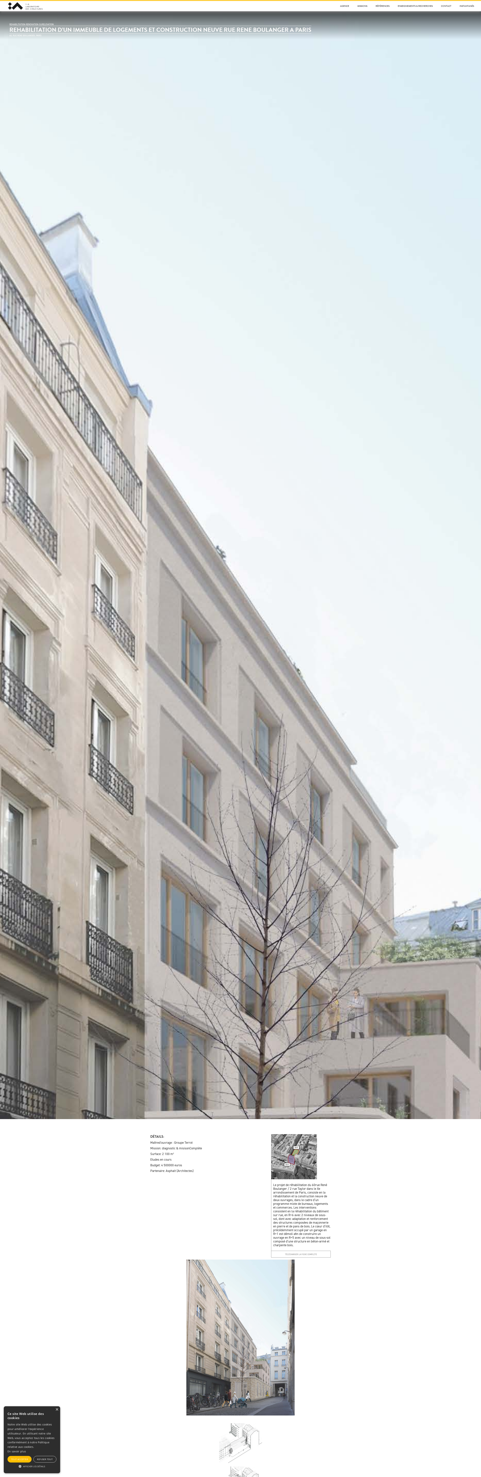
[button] (32, 1466)
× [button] (56, 1409)
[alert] (32, 1439)
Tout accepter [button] (19, 1459)
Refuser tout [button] (45, 1459)
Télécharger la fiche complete (301, 1254)
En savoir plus (17, 1451)
